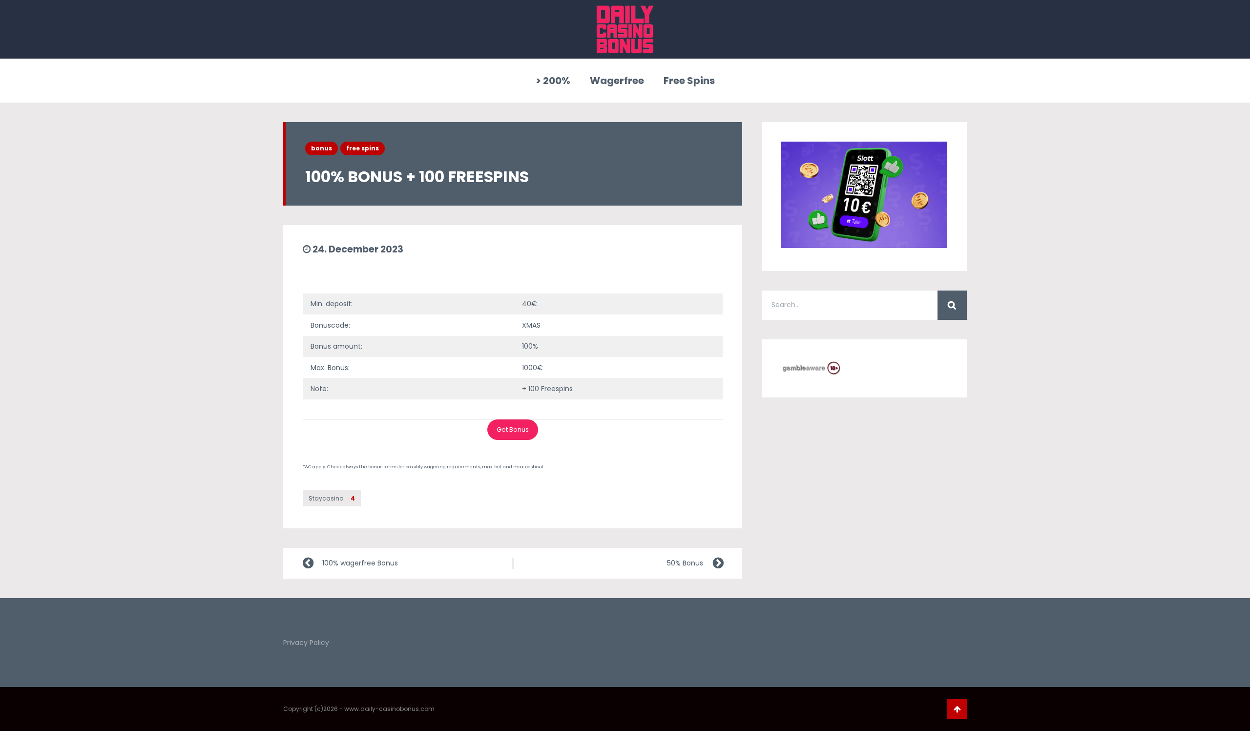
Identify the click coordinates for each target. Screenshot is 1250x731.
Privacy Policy (306, 642)
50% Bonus (685, 563)
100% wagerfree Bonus (360, 563)
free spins (362, 148)
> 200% (553, 80)
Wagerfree (617, 80)
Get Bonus (513, 429)
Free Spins (689, 80)
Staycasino (332, 498)
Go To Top (957, 709)
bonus (321, 148)
